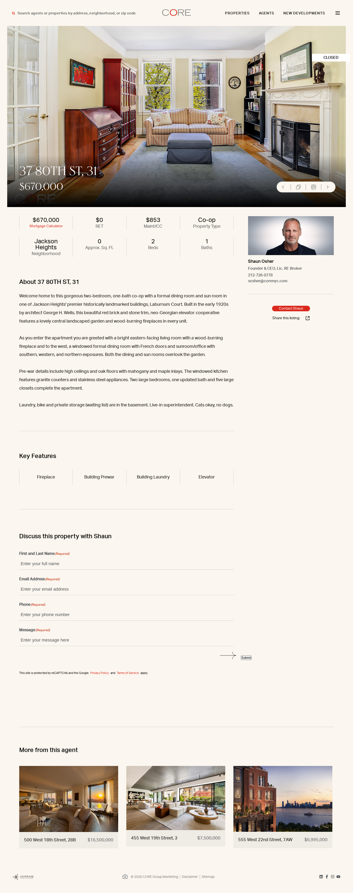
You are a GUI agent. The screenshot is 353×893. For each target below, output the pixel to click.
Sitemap (208, 877)
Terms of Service (128, 673)
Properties (237, 13)
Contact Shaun (291, 308)
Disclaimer (190, 877)
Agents (266, 13)
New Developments (304, 13)
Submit (246, 658)
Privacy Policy (99, 673)
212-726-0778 (260, 275)
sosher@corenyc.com (267, 281)
